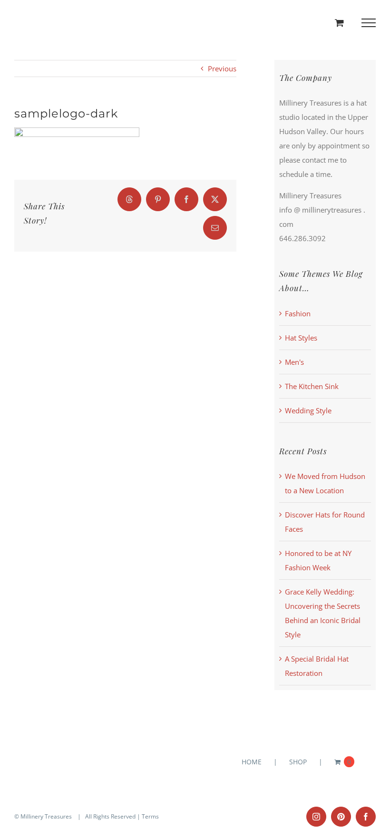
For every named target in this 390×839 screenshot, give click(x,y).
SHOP (298, 761)
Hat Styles (301, 337)
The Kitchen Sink (312, 386)
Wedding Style (308, 410)
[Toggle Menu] (369, 23)
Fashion (298, 313)
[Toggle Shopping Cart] (339, 23)
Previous (222, 68)
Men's (294, 362)
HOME (252, 761)
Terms (150, 816)
